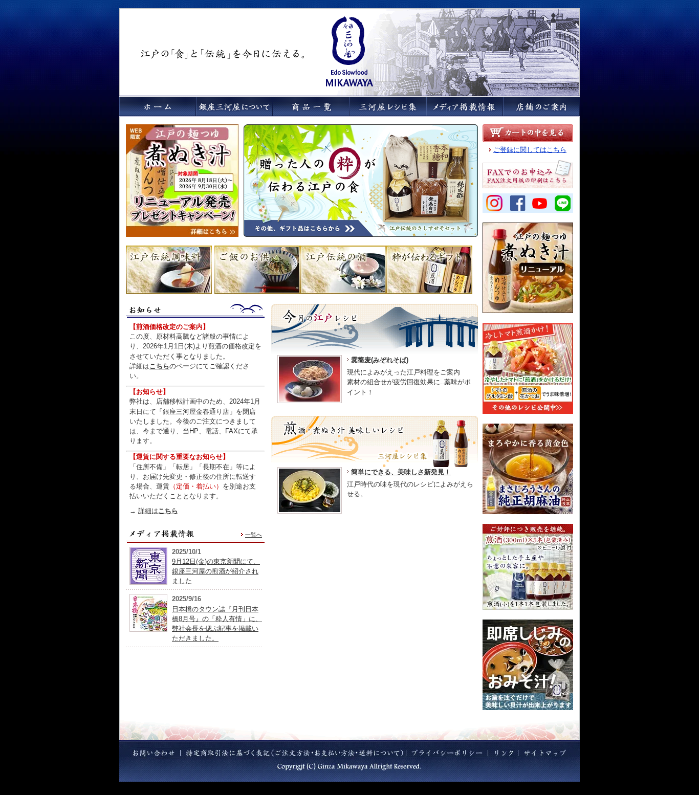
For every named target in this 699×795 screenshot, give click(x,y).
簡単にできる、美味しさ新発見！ (401, 472)
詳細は (158, 511)
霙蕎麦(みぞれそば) (379, 360)
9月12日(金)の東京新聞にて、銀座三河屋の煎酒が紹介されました (216, 571)
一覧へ (253, 535)
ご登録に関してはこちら (529, 149)
